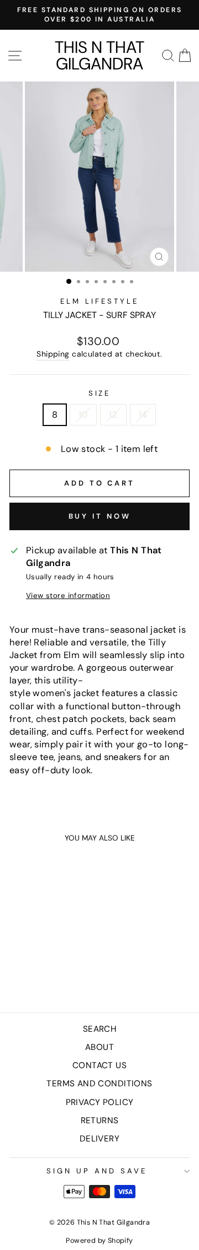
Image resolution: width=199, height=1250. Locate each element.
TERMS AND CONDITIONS (99, 1083)
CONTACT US (99, 1065)
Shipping (52, 354)
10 (83, 415)
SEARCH (99, 1029)
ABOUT (99, 1047)
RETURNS (100, 1120)
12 (113, 415)
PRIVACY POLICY (100, 1102)
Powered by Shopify (99, 1240)
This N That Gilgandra (99, 55)
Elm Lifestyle (99, 301)
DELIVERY (99, 1138)
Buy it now (100, 516)
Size (99, 393)
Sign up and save (96, 1171)
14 (143, 415)
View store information (68, 595)
